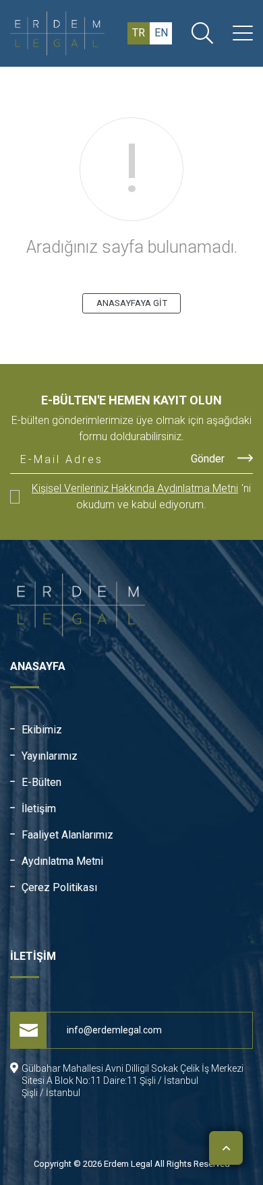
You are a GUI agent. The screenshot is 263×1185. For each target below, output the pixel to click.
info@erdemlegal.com (114, 1030)
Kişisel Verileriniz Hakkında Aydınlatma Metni (135, 488)
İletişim (39, 808)
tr (138, 32)
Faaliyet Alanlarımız (67, 834)
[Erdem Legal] (64, 33)
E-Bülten (41, 782)
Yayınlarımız (50, 756)
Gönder (209, 458)
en (161, 32)
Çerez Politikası (59, 887)
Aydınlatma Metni (62, 861)
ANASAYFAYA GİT (131, 303)
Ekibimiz (42, 729)
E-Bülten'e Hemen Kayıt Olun (131, 400)
